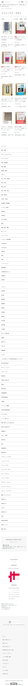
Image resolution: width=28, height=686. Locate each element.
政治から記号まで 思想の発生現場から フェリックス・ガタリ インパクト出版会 (21, 100)
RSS (3, 660)
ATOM (6, 660)
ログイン (4, 666)
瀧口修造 (3, 312)
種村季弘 (3, 299)
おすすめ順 (15, 19)
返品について (5, 643)
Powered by (7, 684)
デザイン (3, 174)
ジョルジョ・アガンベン (6, 486)
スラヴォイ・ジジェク (5, 482)
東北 (2, 444)
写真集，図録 (4, 170)
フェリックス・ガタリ (8, 8)
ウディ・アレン (4, 371)
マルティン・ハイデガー (6, 456)
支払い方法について (7, 646)
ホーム (2, 8)
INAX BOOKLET (4, 520)
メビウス (3, 354)
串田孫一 (3, 307)
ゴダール (3, 507)
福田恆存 (3, 303)
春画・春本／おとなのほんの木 (7, 422)
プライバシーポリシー (7, 653)
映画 (2, 223)
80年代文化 (3, 388)
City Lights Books (4, 363)
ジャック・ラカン (5, 465)
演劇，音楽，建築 (5, 227)
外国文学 (3, 211)
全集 (2, 259)
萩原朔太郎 (3, 448)
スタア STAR (4, 435)
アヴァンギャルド (5, 158)
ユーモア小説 (4, 414)
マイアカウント (6, 663)
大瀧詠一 (3, 401)
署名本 (2, 384)
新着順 (25, 19)
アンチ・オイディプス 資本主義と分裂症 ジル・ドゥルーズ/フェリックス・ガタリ (7, 100)
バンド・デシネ (4, 235)
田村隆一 (3, 316)
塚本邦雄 (3, 324)
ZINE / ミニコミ (4, 524)
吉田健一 (3, 279)
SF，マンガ (3, 231)
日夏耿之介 (3, 431)
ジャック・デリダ (5, 478)
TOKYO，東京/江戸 (5, 380)
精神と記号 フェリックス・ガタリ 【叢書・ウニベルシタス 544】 (21, 68)
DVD (2, 516)
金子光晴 (3, 320)
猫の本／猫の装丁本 (5, 427)
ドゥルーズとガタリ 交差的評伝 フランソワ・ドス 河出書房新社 (21, 38)
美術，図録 (3, 166)
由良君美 (3, 290)
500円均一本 (4, 512)
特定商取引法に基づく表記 (8, 649)
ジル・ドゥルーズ (5, 473)
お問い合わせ (5, 673)
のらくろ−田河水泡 (5, 333)
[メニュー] (26, 2)
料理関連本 (3, 267)
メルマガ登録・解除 (7, 656)
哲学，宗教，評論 (5, 190)
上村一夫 (3, 346)
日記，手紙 (3, 182)
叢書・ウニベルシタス (5, 495)
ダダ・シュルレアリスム (6, 154)
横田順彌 (3, 350)
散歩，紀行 (3, 186)
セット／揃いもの (5, 418)
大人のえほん (4, 247)
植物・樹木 (3, 529)
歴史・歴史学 (4, 194)
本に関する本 (4, 243)
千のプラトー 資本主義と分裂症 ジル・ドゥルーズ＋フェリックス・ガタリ (7, 128)
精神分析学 (3, 452)
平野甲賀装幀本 (4, 397)
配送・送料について (7, 639)
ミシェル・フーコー (5, 461)
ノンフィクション (5, 263)
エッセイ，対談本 (5, 207)
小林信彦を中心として (5, 271)
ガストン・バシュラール (6, 490)
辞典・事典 (3, 150)
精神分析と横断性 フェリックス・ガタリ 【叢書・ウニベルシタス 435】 (21, 128)
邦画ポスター (4, 499)
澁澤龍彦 (3, 275)
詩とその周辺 (4, 219)
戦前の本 (3, 251)
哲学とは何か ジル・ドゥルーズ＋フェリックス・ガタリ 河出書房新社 (7, 38)
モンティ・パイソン (5, 367)
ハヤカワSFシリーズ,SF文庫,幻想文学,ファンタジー (12, 359)
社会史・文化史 (4, 199)
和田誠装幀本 (4, 393)
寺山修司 (3, 329)
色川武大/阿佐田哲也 (5, 410)
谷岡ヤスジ (3, 341)
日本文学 (3, 215)
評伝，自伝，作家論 (5, 178)
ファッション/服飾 (5, 405)
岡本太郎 (3, 439)
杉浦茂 (2, 337)
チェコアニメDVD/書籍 (6, 239)
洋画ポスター (4, 503)
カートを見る (5, 670)
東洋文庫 (3, 376)
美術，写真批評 (4, 162)
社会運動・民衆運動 (5, 203)
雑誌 (2, 255)
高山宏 (2, 295)
